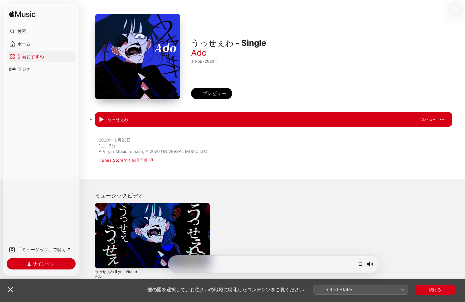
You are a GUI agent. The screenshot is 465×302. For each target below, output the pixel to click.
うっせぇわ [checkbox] (118, 119)
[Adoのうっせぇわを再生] (101, 120)
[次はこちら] (360, 264)
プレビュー (428, 119)
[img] (22, 14)
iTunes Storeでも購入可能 (123, 160)
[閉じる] (10, 290)
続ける (435, 289)
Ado (199, 52)
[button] (41, 31)
